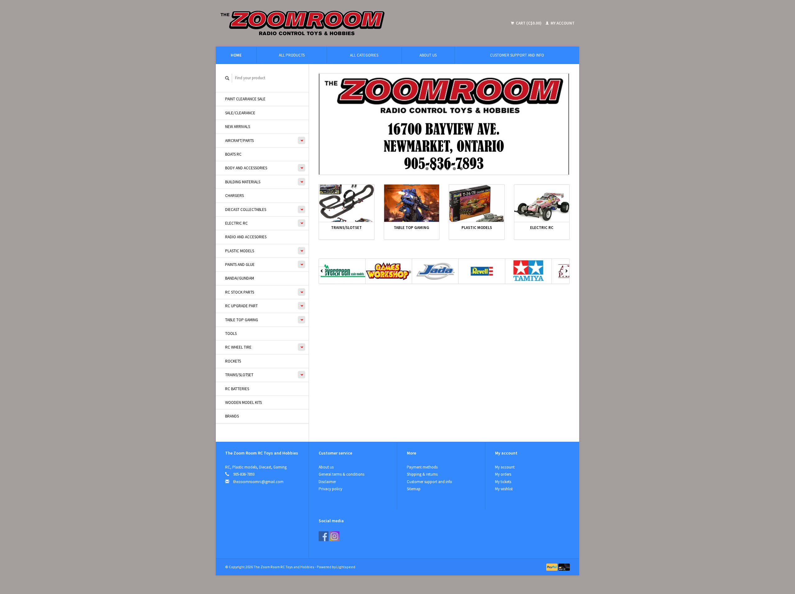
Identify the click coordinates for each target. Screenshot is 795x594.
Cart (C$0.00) (529, 23)
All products (292, 55)
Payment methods (422, 467)
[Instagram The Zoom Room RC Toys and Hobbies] (334, 536)
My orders (503, 474)
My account (562, 23)
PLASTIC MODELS (239, 251)
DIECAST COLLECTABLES (245, 209)
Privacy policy (330, 488)
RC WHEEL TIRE (238, 347)
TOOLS (231, 333)
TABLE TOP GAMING (241, 319)
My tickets (503, 481)
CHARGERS (234, 195)
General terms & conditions (341, 474)
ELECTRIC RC (236, 223)
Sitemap (413, 488)
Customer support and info (517, 55)
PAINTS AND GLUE (240, 264)
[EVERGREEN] (342, 271)
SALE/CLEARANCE (240, 113)
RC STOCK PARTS (239, 292)
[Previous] (322, 271)
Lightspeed (345, 566)
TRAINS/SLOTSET (239, 374)
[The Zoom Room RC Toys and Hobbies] (347, 23)
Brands (232, 416)
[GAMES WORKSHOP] (389, 271)
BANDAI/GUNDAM (239, 278)
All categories (364, 55)
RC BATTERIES (237, 388)
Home (236, 55)
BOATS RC (233, 154)
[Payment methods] (552, 566)
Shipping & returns (422, 474)
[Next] (566, 271)
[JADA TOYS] (435, 271)
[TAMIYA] (528, 271)
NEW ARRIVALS (237, 126)
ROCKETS (233, 361)
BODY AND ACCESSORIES (246, 168)
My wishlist (504, 488)
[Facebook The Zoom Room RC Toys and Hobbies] (324, 536)
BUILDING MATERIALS (242, 182)
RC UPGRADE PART (241, 305)
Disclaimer (327, 481)
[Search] (227, 78)
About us (428, 55)
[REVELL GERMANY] (482, 271)
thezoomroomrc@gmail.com (258, 481)
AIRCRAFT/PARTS (239, 140)
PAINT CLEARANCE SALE (245, 99)
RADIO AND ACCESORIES (245, 237)
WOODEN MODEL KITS (243, 402)
